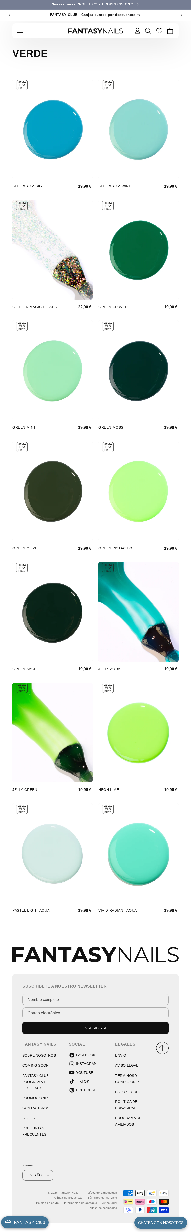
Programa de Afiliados (128, 1121)
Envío (120, 1055)
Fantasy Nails (69, 1192)
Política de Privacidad (126, 1105)
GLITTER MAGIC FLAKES (34, 307)
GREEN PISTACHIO (115, 548)
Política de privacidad (67, 1197)
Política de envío (47, 1202)
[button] (19, 30)
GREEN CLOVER (113, 307)
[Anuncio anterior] (9, 15)
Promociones (35, 1098)
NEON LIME (108, 790)
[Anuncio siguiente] (181, 15)
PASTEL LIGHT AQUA (30, 910)
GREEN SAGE (24, 669)
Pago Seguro (128, 1092)
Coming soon (35, 1065)
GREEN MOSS (110, 427)
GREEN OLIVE (25, 548)
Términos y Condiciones (127, 1079)
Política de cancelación (101, 1192)
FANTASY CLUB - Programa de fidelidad (36, 1082)
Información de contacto (80, 1202)
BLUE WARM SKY (27, 186)
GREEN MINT (24, 427)
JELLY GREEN (24, 790)
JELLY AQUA (109, 669)
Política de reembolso (102, 1207)
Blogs (28, 1118)
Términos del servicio (102, 1197)
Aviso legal (109, 1202)
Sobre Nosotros (39, 1055)
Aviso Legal (126, 1065)
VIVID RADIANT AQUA (117, 910)
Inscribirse (95, 1028)
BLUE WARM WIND (114, 186)
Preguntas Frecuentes (34, 1131)
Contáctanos (35, 1108)
